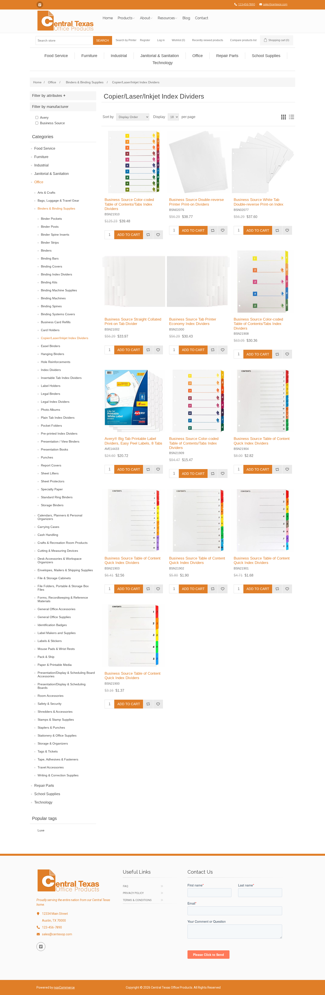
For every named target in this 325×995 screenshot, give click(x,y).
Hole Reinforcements (55, 362)
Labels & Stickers (50, 641)
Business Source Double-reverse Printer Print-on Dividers (196, 202)
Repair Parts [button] (227, 55)
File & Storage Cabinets (54, 578)
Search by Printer (126, 40)
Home (108, 18)
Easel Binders (50, 346)
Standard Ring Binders (57, 497)
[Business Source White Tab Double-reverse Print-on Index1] (262, 162)
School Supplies (47, 794)
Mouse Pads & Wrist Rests (56, 649)
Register (145, 40)
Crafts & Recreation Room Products (63, 542)
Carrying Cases (48, 527)
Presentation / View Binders (60, 441)
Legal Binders (50, 393)
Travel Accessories (51, 767)
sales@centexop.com (275, 4)
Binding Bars (50, 258)
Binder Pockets (51, 218)
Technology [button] (163, 63)
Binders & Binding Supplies (56, 208)
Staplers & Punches (51, 727)
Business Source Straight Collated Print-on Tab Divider (133, 321)
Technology (43, 802)
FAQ (125, 886)
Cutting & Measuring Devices (58, 550)
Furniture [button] (89, 55)
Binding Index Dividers (56, 274)
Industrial (41, 165)
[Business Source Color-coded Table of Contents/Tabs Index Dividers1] (133, 162)
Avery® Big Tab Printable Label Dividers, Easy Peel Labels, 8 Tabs (133, 441)
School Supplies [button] (266, 55)
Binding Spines (51, 306)
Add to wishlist (158, 234)
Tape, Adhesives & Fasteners (58, 759)
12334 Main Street (55, 913)
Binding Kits (49, 282)
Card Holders (50, 330)
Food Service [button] (56, 55)
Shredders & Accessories (55, 711)
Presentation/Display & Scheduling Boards (62, 685)
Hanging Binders (52, 354)
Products (125, 18)
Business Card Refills (56, 322)
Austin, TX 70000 (54, 920)
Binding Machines (53, 298)
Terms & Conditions (137, 900)
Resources (166, 18)
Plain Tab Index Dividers (58, 417)
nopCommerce (64, 987)
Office (38, 182)
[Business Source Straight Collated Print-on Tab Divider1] (133, 281)
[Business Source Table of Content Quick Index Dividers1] (262, 401)
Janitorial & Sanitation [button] (159, 55)
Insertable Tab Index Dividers (61, 378)
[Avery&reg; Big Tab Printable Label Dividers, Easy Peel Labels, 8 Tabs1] (133, 401)
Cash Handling (48, 535)
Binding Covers (51, 266)
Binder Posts (50, 226)
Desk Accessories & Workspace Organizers (60, 560)
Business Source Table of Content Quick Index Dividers (262, 441)
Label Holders (50, 386)
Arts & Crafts (46, 192)
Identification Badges (52, 625)
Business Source (52, 123)
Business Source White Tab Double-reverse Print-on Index (258, 202)
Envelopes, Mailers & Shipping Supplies (65, 570)
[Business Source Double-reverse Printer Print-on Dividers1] (198, 162)
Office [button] (197, 55)
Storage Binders (52, 505)
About (145, 18)
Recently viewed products (207, 40)
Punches (47, 457)
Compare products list (243, 40)
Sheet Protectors (52, 481)
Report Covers (51, 465)
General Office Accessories (56, 609)
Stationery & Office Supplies (57, 735)
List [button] (291, 116)
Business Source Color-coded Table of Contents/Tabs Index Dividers (129, 204)
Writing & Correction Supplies (58, 775)
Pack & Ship (46, 657)
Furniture (41, 157)
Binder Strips (50, 242)
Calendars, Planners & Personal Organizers (60, 517)
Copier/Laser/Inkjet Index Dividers (64, 338)
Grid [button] (283, 116)
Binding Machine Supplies (59, 290)
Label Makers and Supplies (57, 633)
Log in (161, 40)
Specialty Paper (52, 489)
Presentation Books (54, 449)
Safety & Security (49, 703)
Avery (44, 117)
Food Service (44, 148)
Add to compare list (148, 234)
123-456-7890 (246, 4)
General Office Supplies (54, 617)
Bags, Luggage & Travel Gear (58, 200)
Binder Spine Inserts (55, 234)
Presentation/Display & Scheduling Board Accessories (66, 674)
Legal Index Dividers (55, 401)
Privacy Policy (133, 893)
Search (102, 40)
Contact (201, 18)
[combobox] (64, 40)
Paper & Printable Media (55, 665)
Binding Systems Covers (58, 314)
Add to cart (128, 235)
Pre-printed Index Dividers (59, 433)
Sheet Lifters (50, 473)
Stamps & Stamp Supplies (56, 719)
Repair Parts (44, 785)
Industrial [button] (119, 55)
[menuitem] (56, 55)
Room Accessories (50, 695)
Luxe (41, 830)
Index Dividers (51, 370)
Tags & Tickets (48, 751)
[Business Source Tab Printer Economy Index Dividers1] (198, 281)
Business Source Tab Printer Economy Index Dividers (192, 321)
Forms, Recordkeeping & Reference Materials (63, 599)
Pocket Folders (51, 425)
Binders (46, 250)
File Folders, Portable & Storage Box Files (63, 587)
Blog (186, 18)
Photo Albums (50, 409)
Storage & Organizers (53, 743)
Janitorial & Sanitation (51, 174)
